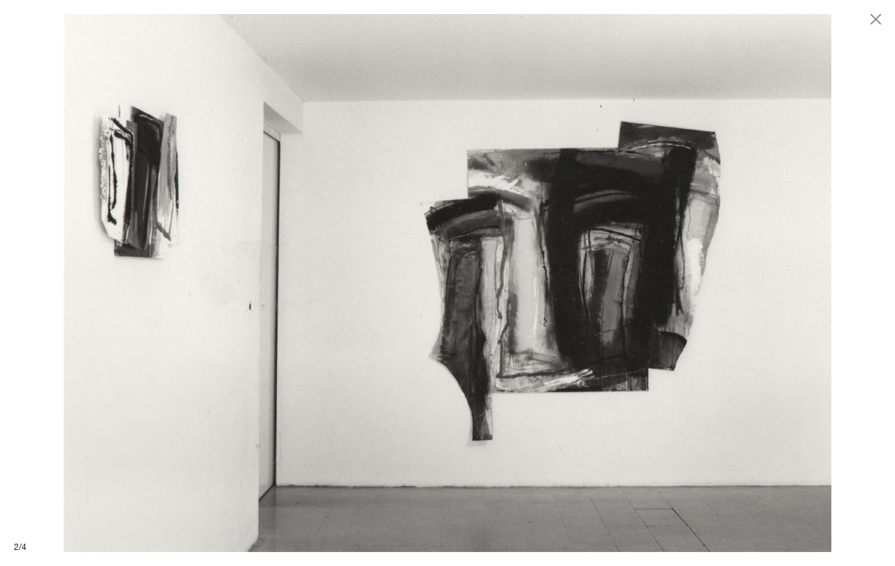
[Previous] (224, 283)
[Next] (671, 283)
